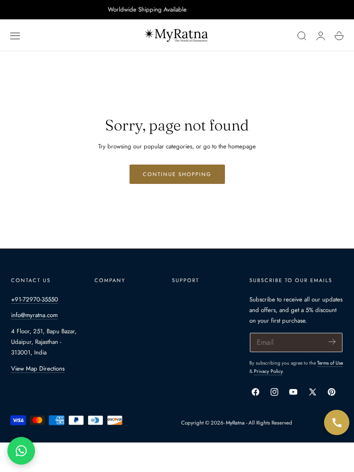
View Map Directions (38, 368)
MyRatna (235, 422)
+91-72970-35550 (34, 299)
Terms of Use (330, 363)
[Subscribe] (332, 341)
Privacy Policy (268, 371)
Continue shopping (177, 174)
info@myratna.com (34, 315)
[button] (15, 36)
